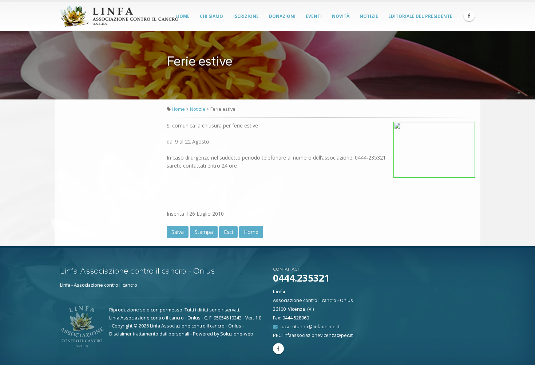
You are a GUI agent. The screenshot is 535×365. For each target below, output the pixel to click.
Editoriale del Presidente (420, 16)
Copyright (122, 326)
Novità (340, 16)
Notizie (369, 16)
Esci (228, 231)
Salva (177, 231)
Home (183, 16)
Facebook (469, 15)
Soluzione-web (236, 334)
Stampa (204, 231)
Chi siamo (211, 16)
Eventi (314, 16)
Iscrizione (246, 16)
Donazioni (282, 16)
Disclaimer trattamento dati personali (149, 334)
